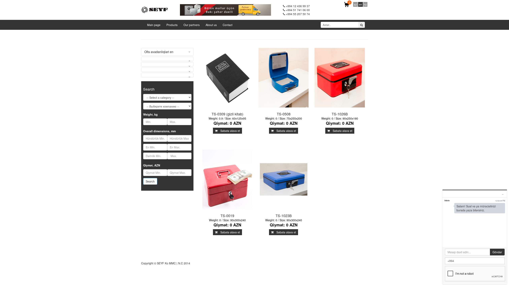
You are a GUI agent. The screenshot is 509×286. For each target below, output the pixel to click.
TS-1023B (284, 215)
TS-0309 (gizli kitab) (227, 113)
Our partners (192, 25)
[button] (167, 59)
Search (150, 181)
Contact (227, 25)
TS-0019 (227, 215)
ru (365, 4)
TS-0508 (283, 113)
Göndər (497, 252)
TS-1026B (340, 113)
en (360, 4)
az (355, 4)
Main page (153, 25)
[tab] (167, 52)
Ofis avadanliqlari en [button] (158, 51)
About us (211, 25)
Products (172, 25)
